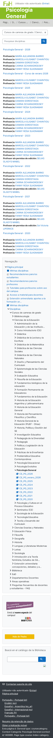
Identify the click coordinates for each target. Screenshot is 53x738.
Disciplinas (13, 22)
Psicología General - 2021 (16, 196)
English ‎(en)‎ (11, 703)
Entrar (46, 3)
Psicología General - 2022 (16, 166)
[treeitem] (26, 428)
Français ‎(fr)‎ (11, 712)
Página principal (6, 22)
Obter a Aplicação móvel (14, 725)
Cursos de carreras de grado (23, 22)
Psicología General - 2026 (16, 49)
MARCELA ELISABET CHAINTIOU (32, 59)
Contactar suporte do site (19, 684)
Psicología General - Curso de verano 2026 (25, 73)
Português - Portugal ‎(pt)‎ (14, 700)
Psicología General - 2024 (16, 111)
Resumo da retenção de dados (17, 721)
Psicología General (47, 22)
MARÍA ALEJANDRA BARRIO (29, 56)
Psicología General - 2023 (16, 135)
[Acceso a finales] (19, 636)
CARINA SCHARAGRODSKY (29, 65)
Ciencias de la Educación (36, 22)
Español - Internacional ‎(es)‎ (19, 709)
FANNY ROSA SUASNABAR (29, 69)
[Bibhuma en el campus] (19, 611)
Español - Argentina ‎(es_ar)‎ (18, 706)
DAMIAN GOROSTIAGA (27, 62)
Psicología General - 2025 (16, 87)
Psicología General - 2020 (16, 233)
